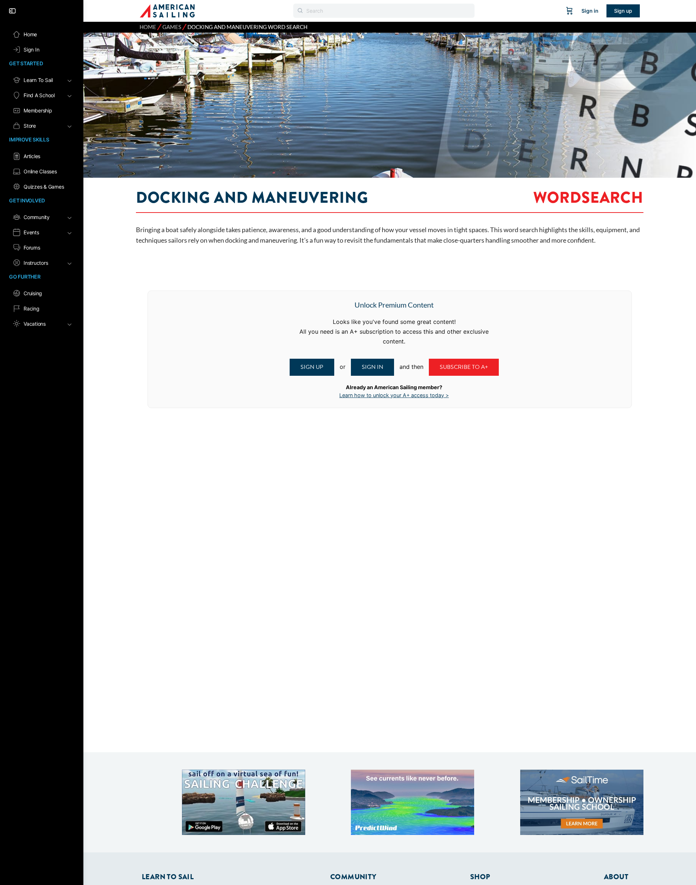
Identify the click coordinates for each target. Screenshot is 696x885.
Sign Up (312, 367)
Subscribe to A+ (464, 367)
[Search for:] (384, 11)
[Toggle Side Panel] (12, 11)
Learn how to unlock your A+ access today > (394, 395)
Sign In (372, 367)
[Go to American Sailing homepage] (167, 10)
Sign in (589, 11)
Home (148, 27)
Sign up (623, 11)
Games (171, 27)
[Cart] (569, 11)
